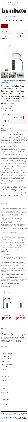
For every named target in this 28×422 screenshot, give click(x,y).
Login (9, 20)
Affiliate (4, 383)
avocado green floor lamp (10, 228)
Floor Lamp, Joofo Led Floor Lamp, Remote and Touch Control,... (12, 36)
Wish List (4, 404)
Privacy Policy (5, 356)
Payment (4, 369)
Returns (4, 402)
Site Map (4, 388)
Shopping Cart (17, 4)
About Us (4, 351)
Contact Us (5, 372)
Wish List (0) (11, 4)
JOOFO (10, 106)
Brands (4, 380)
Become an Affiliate (7, 364)
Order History (5, 399)
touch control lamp (21, 224)
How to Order (5, 366)
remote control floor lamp (7, 225)
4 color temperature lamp (12, 227)
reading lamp (17, 225)
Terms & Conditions (7, 361)
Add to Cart (19, 117)
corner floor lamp (20, 228)
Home (3, 31)
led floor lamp (13, 224)
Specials (4, 385)
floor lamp (7, 224)
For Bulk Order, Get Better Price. (12, 126)
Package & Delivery (7, 353)
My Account (5, 4)
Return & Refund (6, 359)
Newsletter (5, 407)
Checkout (23, 4)
